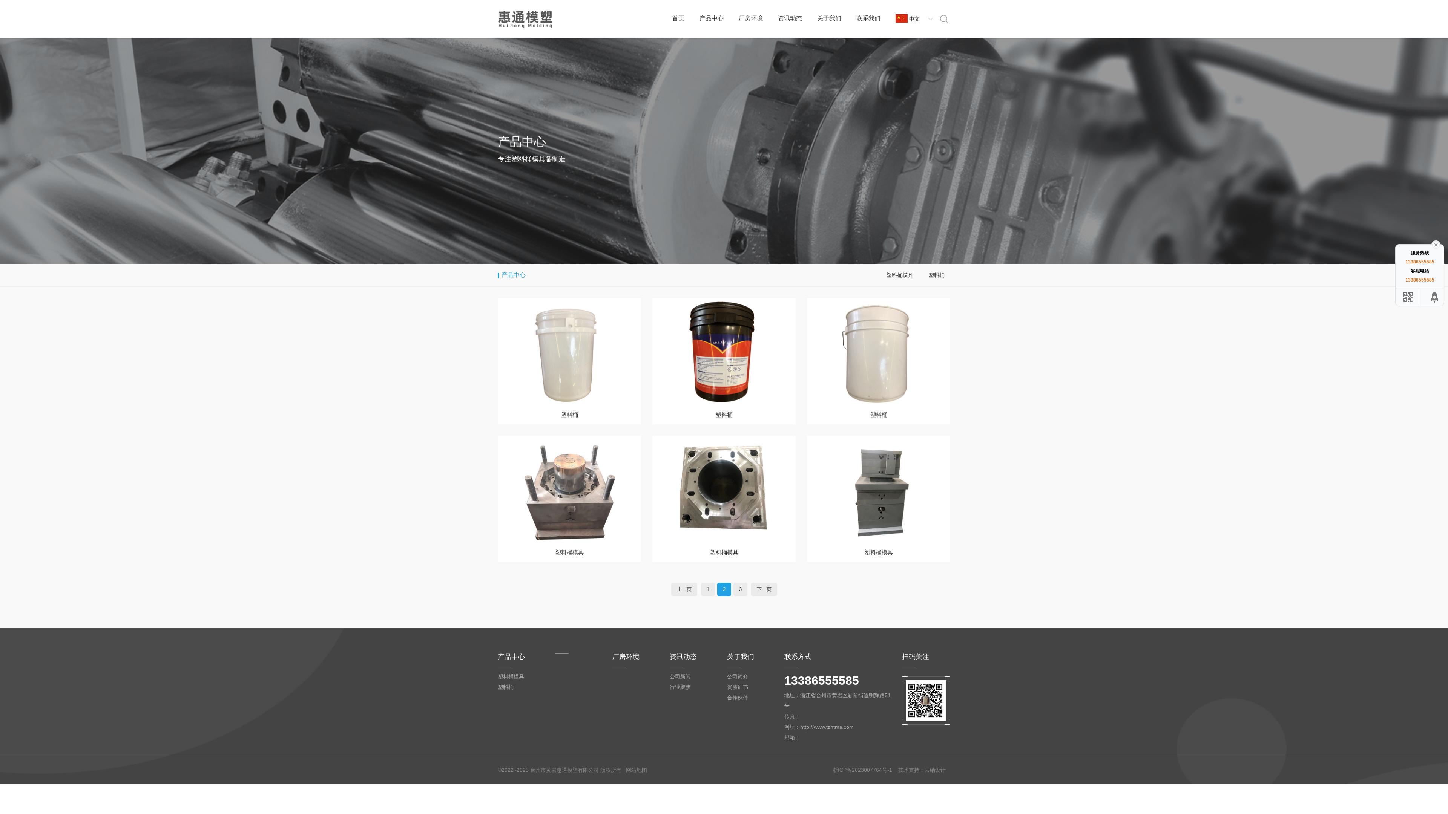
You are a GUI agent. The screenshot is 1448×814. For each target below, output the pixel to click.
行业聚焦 (680, 687)
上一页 (684, 589)
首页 (678, 18)
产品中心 (711, 18)
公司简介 (737, 676)
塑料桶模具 (900, 275)
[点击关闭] (1435, 244)
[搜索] (943, 18)
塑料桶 (937, 275)
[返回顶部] (1435, 297)
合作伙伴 (737, 698)
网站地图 (636, 770)
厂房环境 (751, 18)
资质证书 (737, 687)
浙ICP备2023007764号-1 (862, 770)
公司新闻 (680, 676)
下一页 (764, 589)
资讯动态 (790, 18)
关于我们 (829, 18)
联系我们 (868, 18)
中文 (914, 19)
